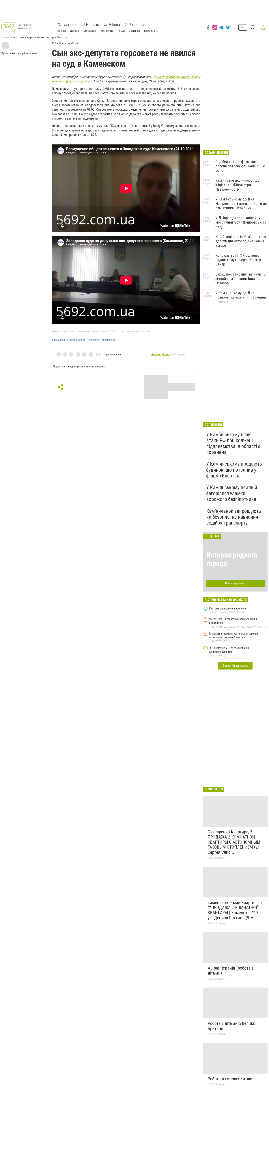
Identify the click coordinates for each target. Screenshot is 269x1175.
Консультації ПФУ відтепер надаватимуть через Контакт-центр (239, 259)
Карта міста (107, 30)
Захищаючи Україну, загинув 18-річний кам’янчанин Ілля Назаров (241, 278)
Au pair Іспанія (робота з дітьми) (230, 971)
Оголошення (90, 30)
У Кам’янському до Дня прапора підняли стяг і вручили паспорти (240, 297)
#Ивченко (93, 340)
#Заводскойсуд (76, 340)
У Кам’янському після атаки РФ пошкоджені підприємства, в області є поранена (233, 443)
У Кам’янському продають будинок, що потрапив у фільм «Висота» (234, 470)
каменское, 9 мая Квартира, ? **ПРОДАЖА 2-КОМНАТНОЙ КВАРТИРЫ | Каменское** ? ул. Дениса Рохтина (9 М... (235, 910)
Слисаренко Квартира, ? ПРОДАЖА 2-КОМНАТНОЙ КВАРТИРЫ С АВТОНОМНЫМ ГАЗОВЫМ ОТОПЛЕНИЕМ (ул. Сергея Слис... (234, 842)
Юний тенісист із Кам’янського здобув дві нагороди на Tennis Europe (240, 241)
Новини (92, 24)
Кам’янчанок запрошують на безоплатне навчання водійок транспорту (233, 517)
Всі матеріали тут (235, 583)
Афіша (114, 24)
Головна (69, 24)
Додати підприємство (235, 665)
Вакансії (61, 30)
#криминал (58, 340)
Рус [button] (242, 27)
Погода (121, 30)
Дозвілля (75, 30)
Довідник (138, 24)
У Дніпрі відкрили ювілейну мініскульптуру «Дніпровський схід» (240, 222)
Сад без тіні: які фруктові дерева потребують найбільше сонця (240, 166)
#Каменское (108, 340)
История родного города (231, 559)
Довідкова (135, 30)
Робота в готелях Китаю (230, 1078)
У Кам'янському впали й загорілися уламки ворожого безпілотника (231, 493)
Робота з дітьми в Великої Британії (232, 1026)
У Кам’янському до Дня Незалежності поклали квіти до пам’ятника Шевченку (241, 203)
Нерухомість (151, 30)
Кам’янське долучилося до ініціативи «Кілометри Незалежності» (237, 184)
